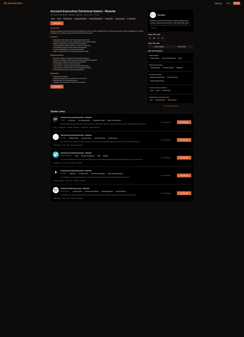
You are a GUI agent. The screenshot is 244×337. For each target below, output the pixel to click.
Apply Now (56, 23)
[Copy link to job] (150, 38)
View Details (184, 122)
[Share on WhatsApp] (162, 38)
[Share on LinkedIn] (154, 38)
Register (236, 3)
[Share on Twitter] (158, 38)
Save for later (182, 46)
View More (154, 28)
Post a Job (218, 3)
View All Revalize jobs (170, 106)
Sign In (228, 3)
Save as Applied (159, 46)
